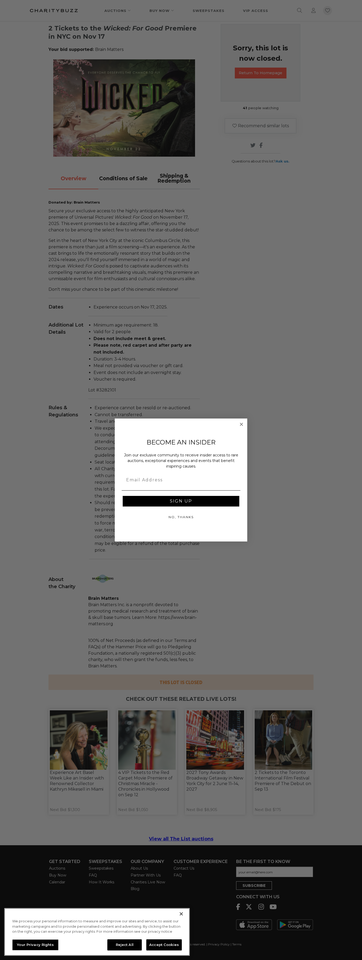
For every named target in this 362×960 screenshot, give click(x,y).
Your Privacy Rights (35, 945)
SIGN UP (181, 501)
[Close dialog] (241, 424)
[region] (97, 932)
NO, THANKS (181, 517)
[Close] (181, 914)
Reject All (125, 945)
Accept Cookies (164, 945)
